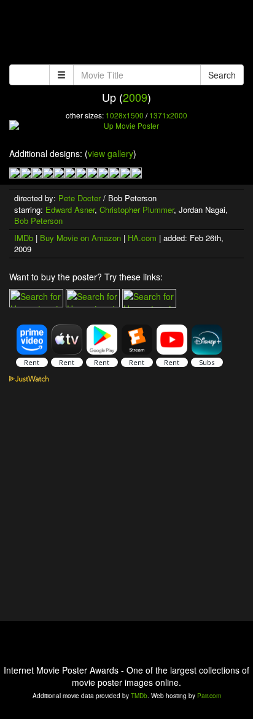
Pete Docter (79, 198)
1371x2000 (168, 115)
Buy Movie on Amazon (80, 238)
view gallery (110, 153)
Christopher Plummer (136, 209)
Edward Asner (70, 209)
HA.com (142, 238)
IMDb (23, 238)
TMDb (139, 695)
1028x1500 (125, 115)
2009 (135, 97)
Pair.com (209, 695)
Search (222, 75)
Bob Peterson (38, 220)
